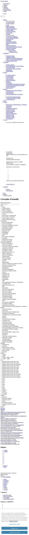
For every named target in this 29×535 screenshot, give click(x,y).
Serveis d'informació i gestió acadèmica (15, 66)
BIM (3, 286)
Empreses (5, 7)
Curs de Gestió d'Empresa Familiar (8, 443)
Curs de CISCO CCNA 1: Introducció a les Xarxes (12, 422)
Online (3, 401)
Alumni (5, 6)
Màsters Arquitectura (6, 253)
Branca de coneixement (6, 242)
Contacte (5, 120)
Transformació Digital (7, 296)
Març (3, 381)
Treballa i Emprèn (10, 64)
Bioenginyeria (5, 267)
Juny (3, 385)
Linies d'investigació (10, 80)
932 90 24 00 (9, 153)
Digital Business (6, 256)
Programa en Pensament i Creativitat (9, 440)
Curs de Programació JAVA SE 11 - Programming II (12, 425)
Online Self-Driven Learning (8, 219)
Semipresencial (5, 344)
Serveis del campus (10, 67)
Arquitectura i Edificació (11, 36)
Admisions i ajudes (13, 52)
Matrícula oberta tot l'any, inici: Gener (10, 367)
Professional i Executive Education (14, 90)
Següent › (5, 465)
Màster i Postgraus (6, 209)
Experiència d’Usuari (7, 322)
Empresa (5, 89)
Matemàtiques (5, 232)
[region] (14, 522)
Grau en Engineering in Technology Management (12, 430)
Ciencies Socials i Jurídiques (8, 324)
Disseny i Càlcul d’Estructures (9, 265)
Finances (4, 272)
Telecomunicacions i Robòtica (9, 319)
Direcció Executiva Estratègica (9, 293)
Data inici (3, 409)
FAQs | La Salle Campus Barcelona (14, 59)
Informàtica (8, 40)
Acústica (4, 260)
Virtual (3, 405)
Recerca (5, 72)
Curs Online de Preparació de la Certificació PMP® (12, 437)
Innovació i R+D (10, 93)
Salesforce (4, 317)
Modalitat (3, 343)
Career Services (9, 91)
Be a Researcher (9, 76)
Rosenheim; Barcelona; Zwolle (9, 404)
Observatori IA (9, 88)
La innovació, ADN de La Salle (13, 98)
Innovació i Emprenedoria (8, 289)
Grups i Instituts (9, 77)
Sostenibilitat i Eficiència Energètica (10, 326)
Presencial (4, 346)
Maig (3, 384)
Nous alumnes (6, 3)
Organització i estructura (11, 108)
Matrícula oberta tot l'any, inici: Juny (10, 370)
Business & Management (7, 269)
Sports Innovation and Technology (8, 427)
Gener (3, 378)
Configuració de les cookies (14, 524)
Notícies (8, 189)
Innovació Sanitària (6, 229)
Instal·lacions (9, 70)
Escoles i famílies (7, 10)
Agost (3, 388)
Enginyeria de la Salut (7, 239)
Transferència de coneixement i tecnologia (15, 84)
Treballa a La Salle (10, 117)
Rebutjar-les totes (14, 528)
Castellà (4, 354)
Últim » (5, 467)
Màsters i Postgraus (10, 27)
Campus (2, 395)
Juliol (3, 387)
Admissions (6, 53)
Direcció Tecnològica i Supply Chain (10, 332)
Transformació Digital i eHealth (9, 270)
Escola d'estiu (9, 32)
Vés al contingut (4, 1)
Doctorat (8, 34)
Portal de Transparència (11, 113)
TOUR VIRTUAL (10, 184)
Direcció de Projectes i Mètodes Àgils (10, 312)
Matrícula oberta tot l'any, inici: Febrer (10, 365)
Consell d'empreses (10, 99)
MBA (7, 44)
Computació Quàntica (7, 323)
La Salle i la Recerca (10, 75)
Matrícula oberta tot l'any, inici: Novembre (11, 374)
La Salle (5, 102)
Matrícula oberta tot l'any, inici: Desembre (11, 364)
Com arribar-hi (9, 118)
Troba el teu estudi (10, 21)
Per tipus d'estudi (10, 23)
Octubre (4, 391)
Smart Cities (5, 310)
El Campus (5, 62)
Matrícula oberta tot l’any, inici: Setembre (11, 377)
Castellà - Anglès (6, 358)
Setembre (4, 390)
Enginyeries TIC (10, 39)
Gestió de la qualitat (10, 111)
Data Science (5, 330)
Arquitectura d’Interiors (7, 297)
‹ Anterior (5, 451)
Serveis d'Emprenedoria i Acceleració (14, 94)
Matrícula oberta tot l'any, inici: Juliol (10, 368)
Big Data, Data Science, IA (8, 252)
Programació (5, 333)
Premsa (5, 11)
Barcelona (4, 397)
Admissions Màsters (10, 57)
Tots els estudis (12, 50)
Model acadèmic (10, 112)
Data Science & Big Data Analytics (14, 46)
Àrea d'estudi (3, 221)
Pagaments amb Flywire (11, 61)
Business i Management (11, 43)
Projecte (4, 316)
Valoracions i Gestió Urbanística (9, 336)
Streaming (4, 351)
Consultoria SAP (6, 320)
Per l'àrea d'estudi (10, 35)
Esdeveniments (9, 71)
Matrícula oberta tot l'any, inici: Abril (10, 361)
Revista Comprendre (10, 86)
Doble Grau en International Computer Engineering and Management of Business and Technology (13, 413)
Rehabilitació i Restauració (8, 313)
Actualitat (5, 186)
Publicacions (9, 82)
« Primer (5, 450)
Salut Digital (5, 233)
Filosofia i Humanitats (11, 48)
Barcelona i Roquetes (7, 398)
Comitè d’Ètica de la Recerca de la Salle (15, 85)
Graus (7, 25)
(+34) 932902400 (6, 477)
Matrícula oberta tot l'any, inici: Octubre (11, 375)
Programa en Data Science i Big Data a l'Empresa (12, 432)
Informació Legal (10, 114)
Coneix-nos (8, 107)
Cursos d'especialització (11, 29)
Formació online (9, 30)
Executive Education (10, 31)
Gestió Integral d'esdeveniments (13, 97)
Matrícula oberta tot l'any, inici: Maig (10, 372)
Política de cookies (13, 521)
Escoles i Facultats (10, 109)
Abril (3, 382)
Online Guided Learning (7, 218)
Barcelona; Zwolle (6, 399)
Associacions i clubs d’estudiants (13, 68)
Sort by (2, 406)
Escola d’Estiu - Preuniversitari (9, 215)
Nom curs (3, 408)
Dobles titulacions (10, 26)
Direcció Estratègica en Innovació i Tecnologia (12, 327)
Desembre (4, 394)
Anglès (3, 355)
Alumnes (5, 4)
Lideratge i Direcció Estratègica (9, 299)
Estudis (5, 20)
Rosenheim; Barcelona (7, 402)
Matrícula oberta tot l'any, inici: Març (10, 371)
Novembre (4, 392)
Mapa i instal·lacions (8, 496)
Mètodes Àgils (5, 262)
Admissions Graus (10, 55)
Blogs (4, 100)
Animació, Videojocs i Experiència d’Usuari (12, 263)
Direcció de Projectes (11, 45)
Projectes (8, 81)
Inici (4, 193)
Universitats (6, 8)
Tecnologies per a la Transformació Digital (11, 314)
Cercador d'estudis (10, 22)
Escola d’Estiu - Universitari (8, 216)
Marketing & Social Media (8, 305)
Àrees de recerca (10, 79)
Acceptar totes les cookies (14, 532)
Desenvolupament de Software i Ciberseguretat (12, 282)
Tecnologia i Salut (10, 49)
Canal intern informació (8, 499)
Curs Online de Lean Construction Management (11, 435)
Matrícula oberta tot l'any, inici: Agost (10, 362)
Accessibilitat (6, 497)
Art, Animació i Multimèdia (12, 37)
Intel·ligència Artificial (11, 41)
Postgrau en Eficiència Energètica (8, 419)
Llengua (2, 353)
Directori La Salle (10, 116)
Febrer (3, 380)
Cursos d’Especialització (7, 212)
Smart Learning (5, 350)
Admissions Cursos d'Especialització (14, 58)
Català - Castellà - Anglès (8, 357)
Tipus (2, 205)
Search (4, 13)
